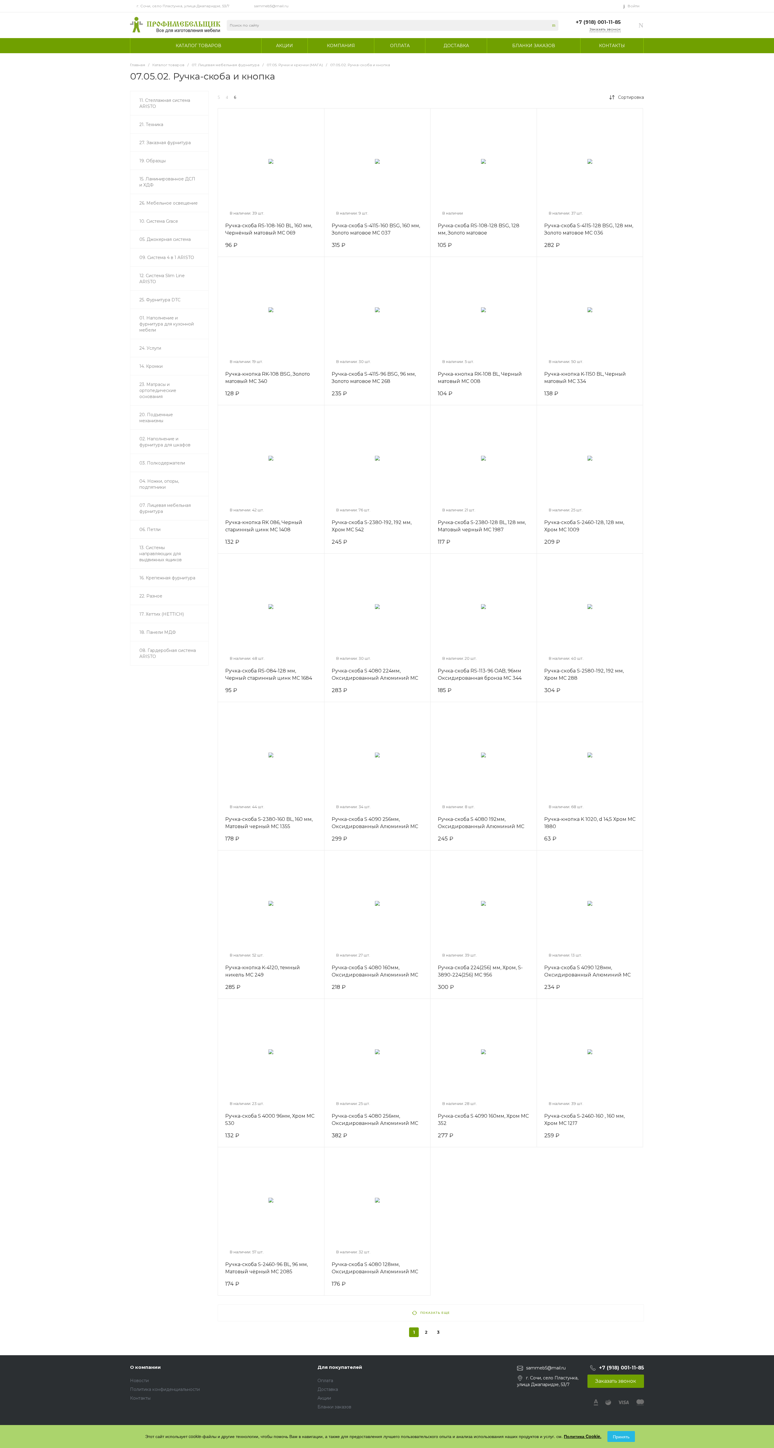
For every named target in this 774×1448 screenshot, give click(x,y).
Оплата (325, 1380)
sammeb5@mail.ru (271, 6)
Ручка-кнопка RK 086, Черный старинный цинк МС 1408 (263, 526)
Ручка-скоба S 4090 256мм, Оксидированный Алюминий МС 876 (375, 826)
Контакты (140, 1398)
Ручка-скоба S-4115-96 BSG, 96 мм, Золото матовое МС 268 (374, 377)
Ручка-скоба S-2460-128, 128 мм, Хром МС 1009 (584, 526)
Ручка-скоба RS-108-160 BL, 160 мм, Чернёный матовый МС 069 (268, 229)
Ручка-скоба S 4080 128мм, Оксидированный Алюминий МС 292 (375, 1272)
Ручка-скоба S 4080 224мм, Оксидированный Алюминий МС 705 (375, 678)
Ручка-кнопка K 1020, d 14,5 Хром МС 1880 (590, 822)
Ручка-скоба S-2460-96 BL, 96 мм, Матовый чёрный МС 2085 (266, 1268)
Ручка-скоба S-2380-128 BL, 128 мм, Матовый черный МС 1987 (482, 526)
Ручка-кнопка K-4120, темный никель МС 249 (262, 971)
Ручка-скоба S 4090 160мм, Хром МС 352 (483, 1119)
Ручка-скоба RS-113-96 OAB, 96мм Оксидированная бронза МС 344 (480, 674)
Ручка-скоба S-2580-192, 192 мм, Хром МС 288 (584, 674)
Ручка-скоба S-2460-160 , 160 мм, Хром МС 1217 (584, 1119)
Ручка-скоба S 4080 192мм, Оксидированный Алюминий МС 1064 (481, 826)
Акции (324, 1398)
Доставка (327, 1389)
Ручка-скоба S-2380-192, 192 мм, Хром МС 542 (371, 526)
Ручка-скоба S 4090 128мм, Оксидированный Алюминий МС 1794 (587, 975)
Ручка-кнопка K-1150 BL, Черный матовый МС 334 (585, 377)
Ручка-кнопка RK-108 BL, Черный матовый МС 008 (480, 377)
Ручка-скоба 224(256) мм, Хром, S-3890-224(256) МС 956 (480, 971)
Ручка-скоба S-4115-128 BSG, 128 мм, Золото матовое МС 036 (588, 229)
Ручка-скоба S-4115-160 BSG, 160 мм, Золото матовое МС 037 (376, 229)
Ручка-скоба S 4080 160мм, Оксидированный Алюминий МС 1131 (375, 975)
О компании (145, 1367)
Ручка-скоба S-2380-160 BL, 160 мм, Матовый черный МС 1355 (269, 822)
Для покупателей (339, 1367)
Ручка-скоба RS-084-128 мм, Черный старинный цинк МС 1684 (268, 674)
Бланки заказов (334, 1407)
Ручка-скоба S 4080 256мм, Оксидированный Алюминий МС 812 (375, 1123)
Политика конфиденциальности (165, 1389)
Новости (139, 1380)
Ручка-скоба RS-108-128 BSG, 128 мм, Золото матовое (478, 229)
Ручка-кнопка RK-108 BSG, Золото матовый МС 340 (267, 377)
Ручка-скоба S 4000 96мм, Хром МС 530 (269, 1119)
